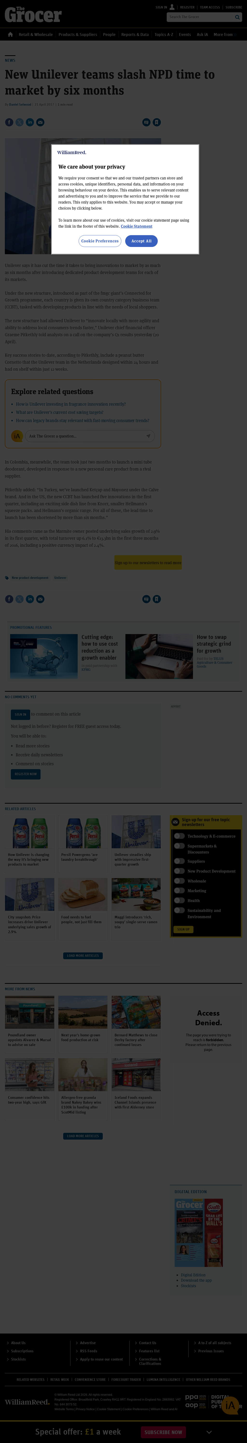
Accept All (141, 241)
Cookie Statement (136, 226)
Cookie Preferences (100, 241)
